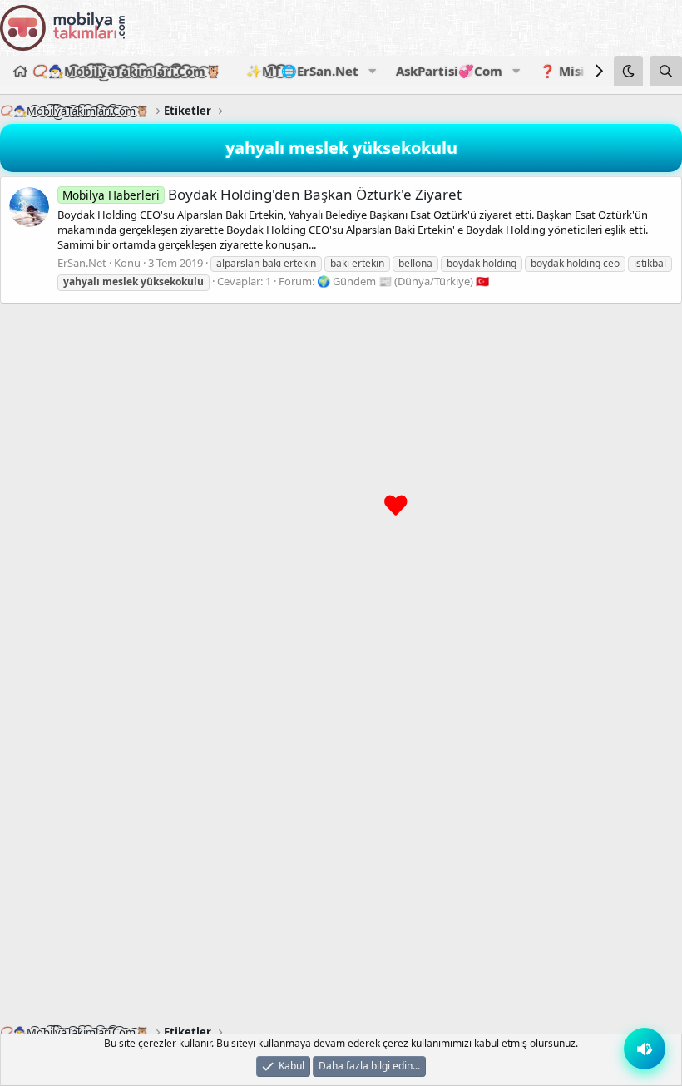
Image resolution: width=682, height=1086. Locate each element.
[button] (371, 71)
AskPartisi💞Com (449, 70)
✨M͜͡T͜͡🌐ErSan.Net (302, 70)
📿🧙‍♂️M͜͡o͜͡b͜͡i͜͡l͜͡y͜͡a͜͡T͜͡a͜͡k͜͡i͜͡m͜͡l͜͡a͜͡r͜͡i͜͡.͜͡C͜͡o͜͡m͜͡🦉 (126, 70)
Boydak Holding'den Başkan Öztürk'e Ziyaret (262, 194)
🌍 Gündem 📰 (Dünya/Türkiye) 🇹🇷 (403, 281)
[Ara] (666, 71)
